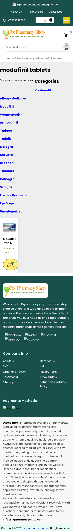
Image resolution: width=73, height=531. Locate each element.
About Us (16, 12)
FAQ (5, 366)
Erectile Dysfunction (15, 195)
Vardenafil (43, 90)
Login (45, 20)
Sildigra (6, 187)
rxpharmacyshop (33, 528)
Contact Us (55, 12)
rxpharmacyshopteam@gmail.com (38, 4)
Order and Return (14, 372)
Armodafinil (9, 122)
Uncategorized (11, 211)
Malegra (6, 147)
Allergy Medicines (13, 98)
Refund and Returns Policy (53, 384)
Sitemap (8, 382)
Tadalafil (7, 171)
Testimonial (10, 377)
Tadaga (6, 131)
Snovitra (6, 155)
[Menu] (66, 20)
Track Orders (35, 12)
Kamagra (7, 179)
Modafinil (7, 106)
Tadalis (5, 139)
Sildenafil (7, 163)
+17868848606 (16, 20)
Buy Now (10, 264)
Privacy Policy (48, 372)
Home (10, 58)
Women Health (11, 115)
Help (42, 366)
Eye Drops (7, 203)
